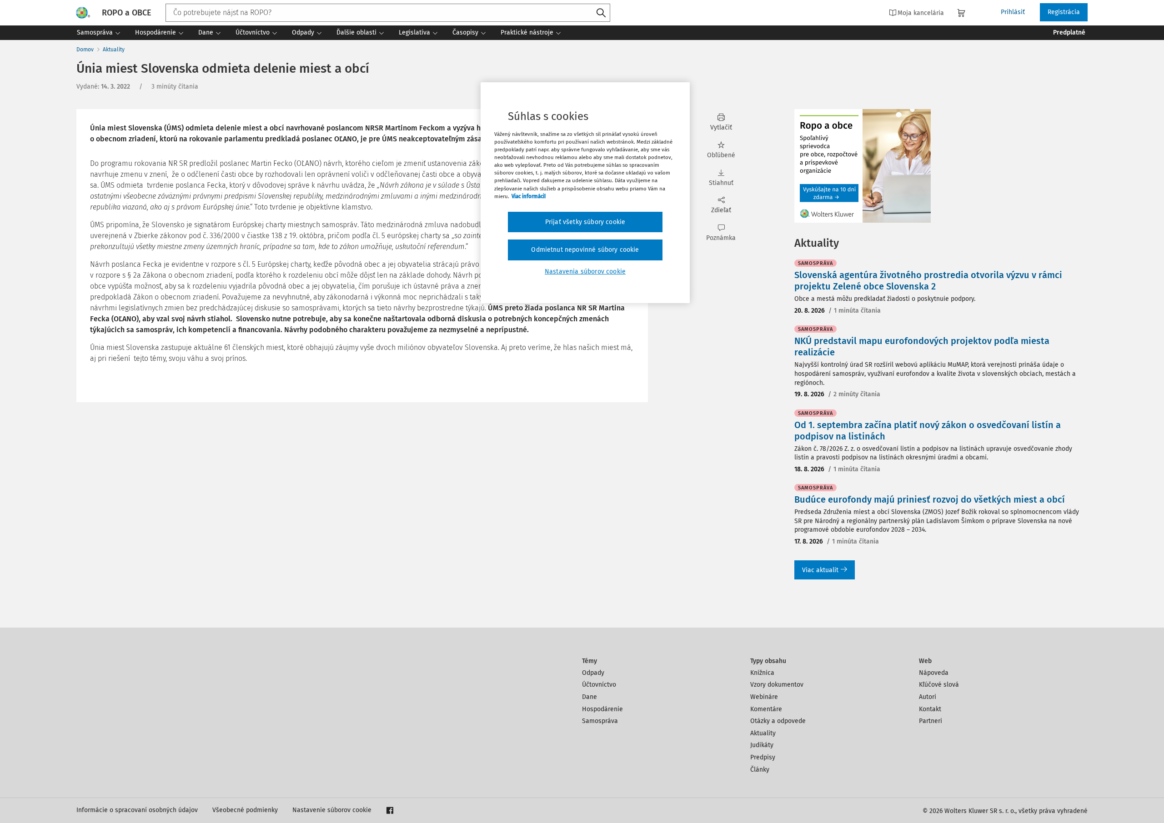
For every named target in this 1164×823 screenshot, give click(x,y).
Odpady (593, 673)
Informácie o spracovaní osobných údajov (137, 810)
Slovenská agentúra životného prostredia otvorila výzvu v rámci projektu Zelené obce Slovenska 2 (928, 280)
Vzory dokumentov (776, 684)
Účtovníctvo (599, 684)
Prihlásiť (1013, 12)
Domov (85, 49)
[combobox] (388, 13)
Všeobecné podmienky (245, 810)
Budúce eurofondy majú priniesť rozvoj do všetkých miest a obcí (929, 499)
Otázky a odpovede (778, 721)
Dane (589, 697)
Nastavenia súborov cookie (585, 271)
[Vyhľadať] (601, 13)
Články (759, 769)
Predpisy (762, 757)
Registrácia (1064, 12)
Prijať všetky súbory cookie (585, 222)
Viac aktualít (820, 570)
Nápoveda (933, 673)
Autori (927, 697)
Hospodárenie (602, 709)
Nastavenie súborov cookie (331, 810)
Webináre (764, 697)
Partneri (930, 721)
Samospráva (600, 721)
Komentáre (766, 709)
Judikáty (761, 745)
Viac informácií (529, 196)
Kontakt (930, 709)
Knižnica (762, 673)
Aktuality (114, 49)
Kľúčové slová (939, 684)
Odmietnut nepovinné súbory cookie (585, 250)
